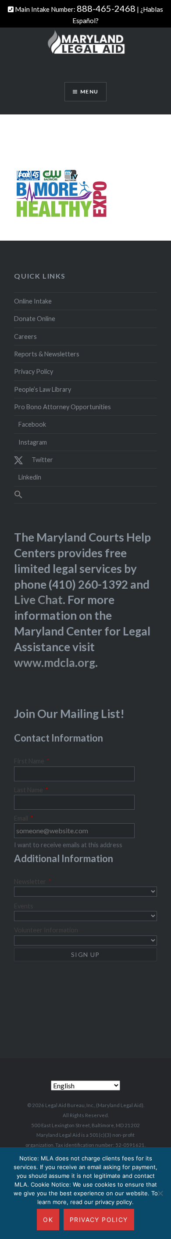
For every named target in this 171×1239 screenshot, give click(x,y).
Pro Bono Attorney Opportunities (62, 407)
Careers (25, 336)
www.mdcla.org (54, 663)
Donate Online (34, 318)
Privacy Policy (33, 371)
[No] (160, 1193)
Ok (48, 1219)
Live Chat (38, 600)
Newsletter (32, 881)
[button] (85, 495)
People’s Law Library (42, 389)
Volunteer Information (46, 930)
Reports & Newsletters (46, 354)
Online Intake (33, 301)
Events (23, 906)
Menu (89, 91)
